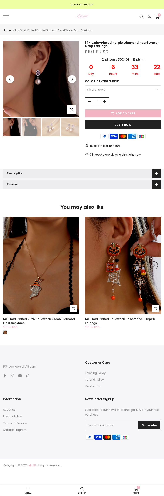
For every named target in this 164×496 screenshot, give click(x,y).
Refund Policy (94, 380)
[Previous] (10, 79)
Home (7, 30)
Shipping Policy (95, 373)
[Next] (72, 79)
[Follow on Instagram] (12, 375)
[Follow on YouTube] (20, 375)
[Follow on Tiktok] (27, 375)
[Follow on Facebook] (5, 375)
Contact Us (93, 386)
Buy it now (123, 125)
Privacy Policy (12, 416)
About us (9, 410)
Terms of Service (15, 423)
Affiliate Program (15, 430)
